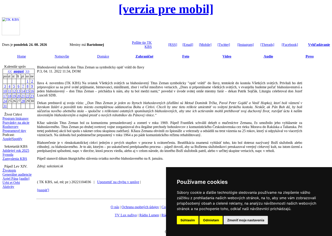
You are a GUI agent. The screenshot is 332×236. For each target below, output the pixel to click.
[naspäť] (43, 190)
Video (226, 56)
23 (32, 96)
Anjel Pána (10, 178)
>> (28, 71)
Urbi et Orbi (11, 183)
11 (9, 91)
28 (23, 101)
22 (27, 96)
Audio (268, 56)
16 (32, 91)
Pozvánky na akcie (15, 122)
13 (18, 91)
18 (9, 96)
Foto (185, 56)
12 (14, 91)
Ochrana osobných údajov (140, 207)
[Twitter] (223, 45)
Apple (6, 139)
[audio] (24, 178)
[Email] (187, 45)
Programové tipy (14, 131)
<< (10, 71)
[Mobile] (205, 45)
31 (5, 106)
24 (5, 101)
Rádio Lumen (149, 215)
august (19, 71)
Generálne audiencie (17, 174)
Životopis (9, 170)
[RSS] (172, 45)
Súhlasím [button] (187, 220)
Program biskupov (15, 118)
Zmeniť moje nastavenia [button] (245, 220)
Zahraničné (144, 56)
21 (23, 96)
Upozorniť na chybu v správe (118, 182)
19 (14, 96)
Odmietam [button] (211, 220)
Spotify (17, 139)
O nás (115, 207)
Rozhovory (10, 127)
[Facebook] (290, 45)
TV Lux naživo (126, 215)
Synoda (7, 155)
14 (23, 91)
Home (21, 56)
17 (5, 96)
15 (27, 91)
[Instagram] (245, 45)
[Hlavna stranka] (11, 34)
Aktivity (8, 187)
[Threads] (267, 45)
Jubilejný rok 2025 (15, 150)
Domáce (103, 56)
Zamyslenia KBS (14, 159)
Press (310, 56)
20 (18, 96)
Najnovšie (62, 56)
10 (5, 91)
